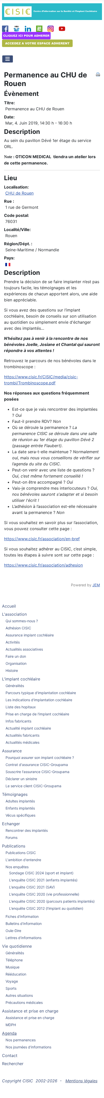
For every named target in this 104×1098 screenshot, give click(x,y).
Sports (11, 988)
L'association (14, 614)
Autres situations (19, 995)
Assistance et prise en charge (30, 1010)
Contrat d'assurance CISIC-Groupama (37, 764)
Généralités (15, 685)
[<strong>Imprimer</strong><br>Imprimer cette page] (98, 73)
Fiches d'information (22, 916)
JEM (96, 585)
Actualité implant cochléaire (28, 728)
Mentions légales (81, 1080)
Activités (13, 642)
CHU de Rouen (19, 193)
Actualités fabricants (22, 735)
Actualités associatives (24, 649)
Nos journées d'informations (28, 1047)
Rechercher (12, 1063)
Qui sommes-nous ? (22, 621)
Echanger (11, 823)
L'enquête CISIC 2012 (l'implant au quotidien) (46, 908)
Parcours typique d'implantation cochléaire (41, 693)
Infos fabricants (18, 721)
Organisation (16, 663)
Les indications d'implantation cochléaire (39, 700)
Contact (9, 1055)
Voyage (12, 981)
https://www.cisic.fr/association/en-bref (42, 538)
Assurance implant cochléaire (30, 635)
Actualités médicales (22, 742)
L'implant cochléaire (21, 678)
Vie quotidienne (17, 946)
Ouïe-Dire (13, 930)
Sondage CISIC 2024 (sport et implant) (41, 873)
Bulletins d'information (24, 923)
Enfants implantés (20, 808)
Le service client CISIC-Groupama (33, 786)
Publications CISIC (21, 853)
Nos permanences (21, 1040)
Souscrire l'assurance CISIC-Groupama (37, 772)
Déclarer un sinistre (21, 779)
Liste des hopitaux (21, 707)
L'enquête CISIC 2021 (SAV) (32, 887)
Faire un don (16, 656)
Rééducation (16, 974)
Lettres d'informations (23, 938)
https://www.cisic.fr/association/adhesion (43, 565)
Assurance (12, 750)
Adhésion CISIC (18, 628)
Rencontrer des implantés (27, 830)
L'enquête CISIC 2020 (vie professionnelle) (44, 894)
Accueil (9, 606)
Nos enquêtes (17, 867)
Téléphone (14, 960)
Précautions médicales (24, 1002)
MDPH (11, 1025)
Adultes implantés (20, 801)
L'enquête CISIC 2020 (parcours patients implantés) (52, 901)
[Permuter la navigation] (7, 59)
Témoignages (15, 794)
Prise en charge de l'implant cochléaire (37, 714)
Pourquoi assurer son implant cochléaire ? (40, 757)
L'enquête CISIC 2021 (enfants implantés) (43, 880)
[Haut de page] (95, 1088)
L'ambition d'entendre (23, 860)
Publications (13, 845)
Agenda (9, 1033)
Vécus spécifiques (20, 815)
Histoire (12, 670)
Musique (12, 967)
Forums (11, 837)
